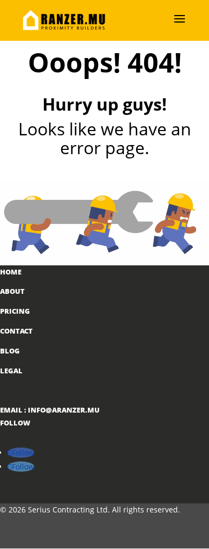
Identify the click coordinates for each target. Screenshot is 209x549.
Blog (10, 351)
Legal (11, 370)
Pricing (15, 311)
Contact (16, 331)
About (12, 291)
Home (10, 272)
